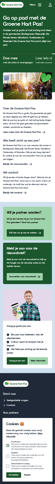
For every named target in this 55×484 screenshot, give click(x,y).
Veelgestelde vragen (17, 400)
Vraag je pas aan (17, 361)
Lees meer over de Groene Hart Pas (22, 132)
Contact (11, 405)
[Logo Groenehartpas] (12, 5)
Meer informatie (38, 361)
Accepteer (14, 475)
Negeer (27, 475)
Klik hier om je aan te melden (23, 233)
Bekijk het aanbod (12, 193)
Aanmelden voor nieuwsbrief (22, 277)
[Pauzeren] (46, 93)
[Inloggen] (50, 5)
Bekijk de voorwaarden (15, 164)
